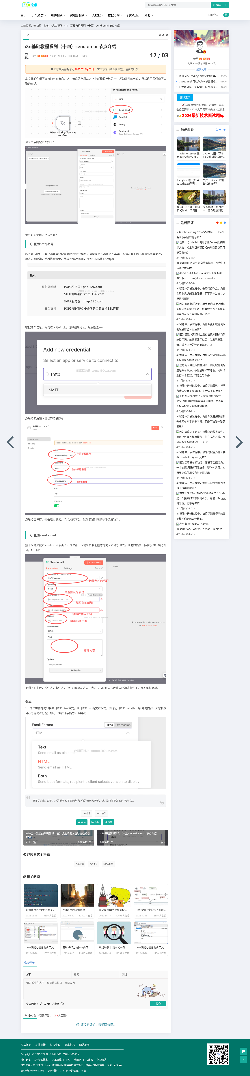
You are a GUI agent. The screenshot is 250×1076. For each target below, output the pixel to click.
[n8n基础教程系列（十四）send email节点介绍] (95, 112)
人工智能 (57, 25)
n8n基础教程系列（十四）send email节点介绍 (93, 25)
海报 (96, 822)
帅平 (39, 56)
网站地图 (84, 1044)
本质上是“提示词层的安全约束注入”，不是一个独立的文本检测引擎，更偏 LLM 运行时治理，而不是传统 (201, 498)
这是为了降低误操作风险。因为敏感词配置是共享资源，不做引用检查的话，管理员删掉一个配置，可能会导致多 (200, 370)
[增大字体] (167, 34)
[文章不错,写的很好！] (41, 1003)
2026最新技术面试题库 (203, 115)
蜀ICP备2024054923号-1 (33, 1070)
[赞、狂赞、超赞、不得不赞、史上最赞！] (49, 1003)
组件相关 (57, 15)
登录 (216, 14)
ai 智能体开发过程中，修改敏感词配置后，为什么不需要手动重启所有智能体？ (214, 208)
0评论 (83, 56)
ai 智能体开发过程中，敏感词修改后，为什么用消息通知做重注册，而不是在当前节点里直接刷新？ (200, 293)
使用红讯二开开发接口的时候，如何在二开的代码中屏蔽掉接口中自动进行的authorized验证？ (188, 208)
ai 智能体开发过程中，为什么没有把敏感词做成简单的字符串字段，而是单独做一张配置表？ (200, 421)
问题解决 (102, 1059)
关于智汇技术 (40, 1059)
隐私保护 (26, 1044)
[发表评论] (243, 1051)
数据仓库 (114, 15)
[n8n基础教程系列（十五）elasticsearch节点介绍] (240, 441)
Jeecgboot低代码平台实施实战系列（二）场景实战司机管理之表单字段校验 (188, 182)
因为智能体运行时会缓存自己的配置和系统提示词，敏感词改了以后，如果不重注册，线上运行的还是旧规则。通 (200, 339)
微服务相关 (77, 15)
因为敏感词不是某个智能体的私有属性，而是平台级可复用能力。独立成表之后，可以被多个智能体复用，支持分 (200, 437)
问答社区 (133, 15)
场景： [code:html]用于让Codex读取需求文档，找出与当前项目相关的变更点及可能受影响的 (200, 247)
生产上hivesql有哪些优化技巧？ (213, 182)
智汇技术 (46, 1054)
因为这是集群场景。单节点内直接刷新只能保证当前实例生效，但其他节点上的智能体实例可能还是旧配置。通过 (200, 309)
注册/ (210, 14)
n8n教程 (86, 813)
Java (68, 1059)
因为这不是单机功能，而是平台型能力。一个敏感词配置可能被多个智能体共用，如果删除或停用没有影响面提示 (200, 467)
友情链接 (40, 1044)
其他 (147, 15)
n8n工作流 (101, 813)
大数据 (96, 15)
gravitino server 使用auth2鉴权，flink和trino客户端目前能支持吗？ (188, 155)
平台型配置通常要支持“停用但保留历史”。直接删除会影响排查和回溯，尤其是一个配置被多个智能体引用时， (201, 401)
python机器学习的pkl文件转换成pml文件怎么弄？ (213, 155)
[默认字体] (163, 34)
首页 (24, 15)
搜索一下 (221, 5)
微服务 (77, 1059)
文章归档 (70, 1044)
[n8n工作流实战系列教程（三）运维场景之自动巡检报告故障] (10, 441)
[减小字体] (160, 34)
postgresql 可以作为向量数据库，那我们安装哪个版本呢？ (212, 81)
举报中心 (55, 1044)
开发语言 (38, 15)
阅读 (83, 822)
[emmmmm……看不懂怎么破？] (45, 1003)
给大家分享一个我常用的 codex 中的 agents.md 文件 (209, 87)
